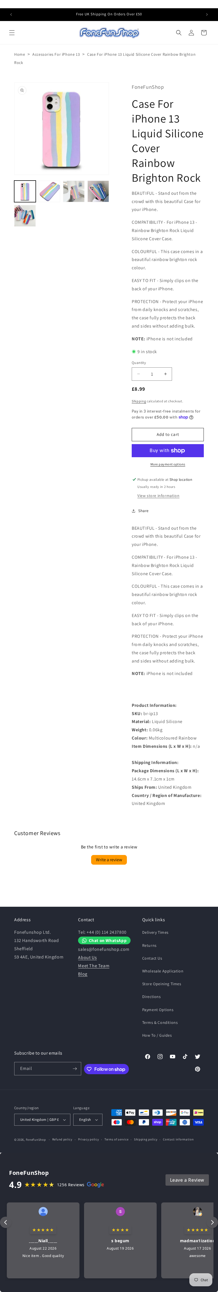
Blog (82, 974)
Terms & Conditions (160, 1022)
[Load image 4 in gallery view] (98, 191)
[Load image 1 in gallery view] (25, 191)
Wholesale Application (163, 971)
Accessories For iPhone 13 (56, 54)
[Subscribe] (74, 1068)
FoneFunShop (36, 1140)
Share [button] (143, 510)
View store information (158, 495)
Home (19, 54)
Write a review (109, 860)
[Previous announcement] (11, 14)
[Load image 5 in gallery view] (25, 216)
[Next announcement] (207, 14)
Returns (149, 945)
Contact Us (152, 958)
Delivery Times (155, 932)
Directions (151, 996)
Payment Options (158, 1009)
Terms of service (116, 1139)
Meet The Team (93, 966)
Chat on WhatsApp (108, 940)
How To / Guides (157, 1035)
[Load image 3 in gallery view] (74, 191)
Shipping (139, 401)
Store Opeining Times (161, 983)
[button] (12, 32)
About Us (87, 957)
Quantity (139, 362)
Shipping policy (146, 1139)
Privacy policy (88, 1139)
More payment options (167, 464)
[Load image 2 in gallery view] (49, 191)
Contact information (178, 1139)
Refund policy (62, 1139)
